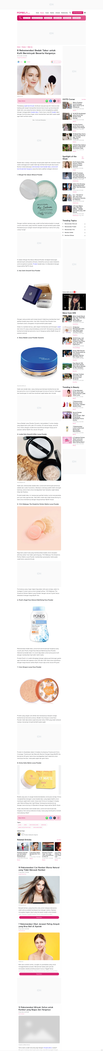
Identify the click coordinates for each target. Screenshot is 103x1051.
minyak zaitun (47, 1047)
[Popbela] (23, 12)
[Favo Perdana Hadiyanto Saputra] (19, 834)
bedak (54, 112)
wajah (59, 327)
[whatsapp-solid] (47, 101)
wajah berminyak (29, 106)
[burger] (85, 13)
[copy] (58, 101)
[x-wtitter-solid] (54, 101)
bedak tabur (35, 112)
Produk (35, 264)
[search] (70, 13)
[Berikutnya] (61, 848)
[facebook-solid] (50, 101)
